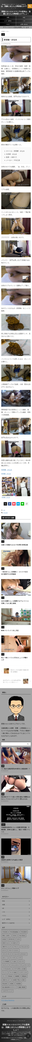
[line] (22, 504)
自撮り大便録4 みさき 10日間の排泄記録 (14, 545)
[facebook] (9, 504)
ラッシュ (4, 972)
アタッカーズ (24, 946)
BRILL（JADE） (6, 935)
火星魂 (11, 983)
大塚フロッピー (6, 980)
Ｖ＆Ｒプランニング (7, 991)
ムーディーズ (26, 965)
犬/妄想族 (18, 983)
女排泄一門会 (16, 980)
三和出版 (10, 976)
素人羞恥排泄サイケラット (9, 987)
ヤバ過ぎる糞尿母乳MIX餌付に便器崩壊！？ (15, 769)
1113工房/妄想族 (14, 932)
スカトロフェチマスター (20, 954)
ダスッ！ (4, 957)
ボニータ (21, 961)
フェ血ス (14, 961)
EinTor (14, 935)
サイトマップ (22, 1020)
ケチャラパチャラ (6, 954)
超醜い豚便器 (22, 987)
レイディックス (23, 972)
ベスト (8, 24)
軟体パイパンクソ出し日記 (10, 630)
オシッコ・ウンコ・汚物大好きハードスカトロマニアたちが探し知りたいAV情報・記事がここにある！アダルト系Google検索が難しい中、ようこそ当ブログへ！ (16, 1034)
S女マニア (15, 943)
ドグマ (19, 957)
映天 (24, 980)
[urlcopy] (26, 504)
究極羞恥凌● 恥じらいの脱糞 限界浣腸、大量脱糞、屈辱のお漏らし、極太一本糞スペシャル (15, 829)
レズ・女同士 (8, 21)
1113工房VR (24, 932)
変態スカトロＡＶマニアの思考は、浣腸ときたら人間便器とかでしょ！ (14, 6)
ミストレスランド (15, 965)
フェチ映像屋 (5, 961)
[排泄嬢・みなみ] (18, 504)
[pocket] (14, 504)
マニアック (5, 965)
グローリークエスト (14, 950)
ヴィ (3, 976)
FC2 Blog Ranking (7, 1000)
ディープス (12, 957)
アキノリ (16, 946)
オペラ (4, 950)
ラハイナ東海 (13, 972)
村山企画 (4, 983)
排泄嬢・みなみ (6, 470)
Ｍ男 (8, 17)
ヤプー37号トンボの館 (19, 968)
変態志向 (24, 976)
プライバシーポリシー (12, 1020)
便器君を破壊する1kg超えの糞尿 (12, 860)
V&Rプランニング (6, 946)
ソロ (4, 510)
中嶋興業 (17, 976)
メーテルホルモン (6, 968)
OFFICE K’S (11, 939)
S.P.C (18, 939)
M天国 (4, 939)
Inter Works (22, 935)
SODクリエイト (6, 943)
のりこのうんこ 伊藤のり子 (10, 888)
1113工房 (5, 512)
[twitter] (5, 504)
